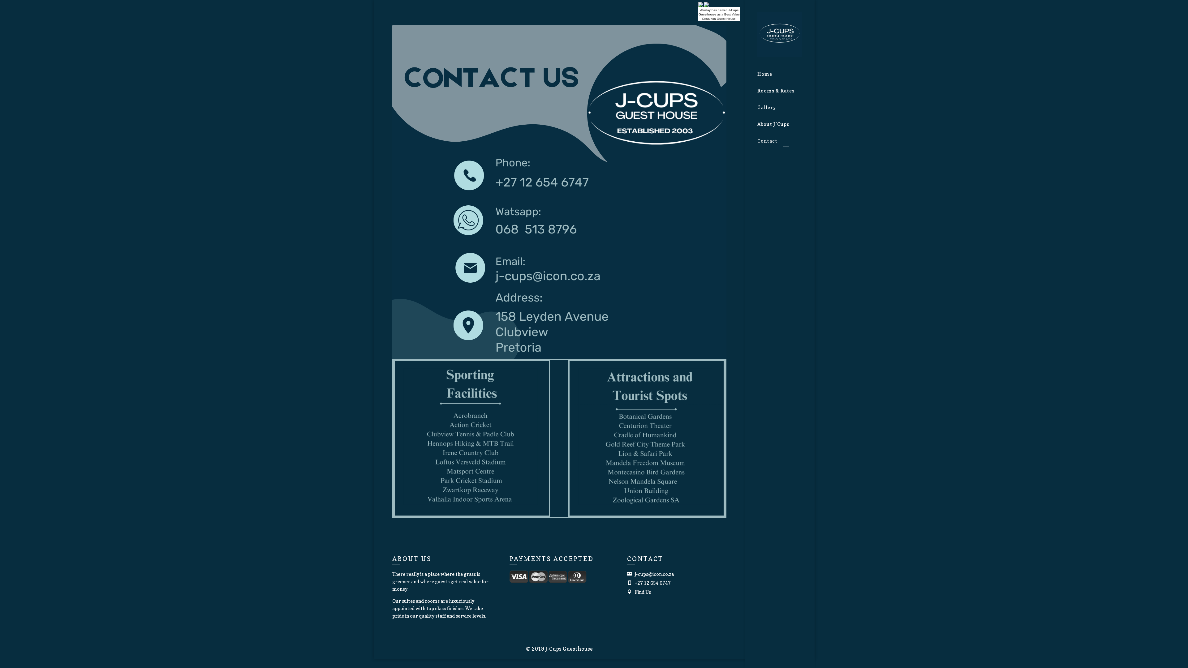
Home (764, 74)
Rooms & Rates (775, 91)
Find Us (639, 592)
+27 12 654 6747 (649, 583)
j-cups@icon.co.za (650, 574)
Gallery (766, 107)
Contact (767, 141)
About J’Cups (773, 124)
